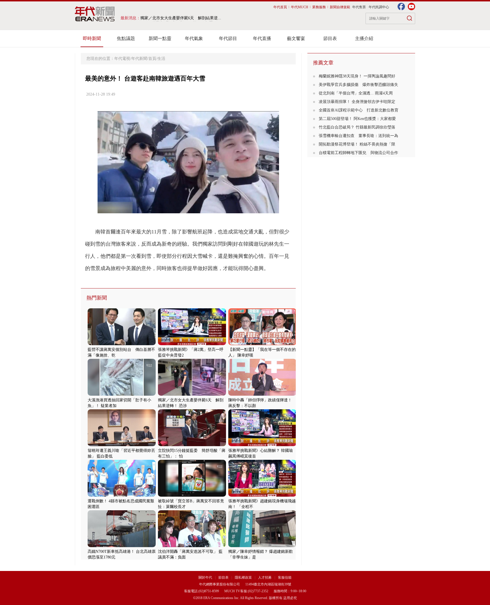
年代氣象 (194, 38)
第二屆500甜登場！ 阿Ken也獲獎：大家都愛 (357, 119)
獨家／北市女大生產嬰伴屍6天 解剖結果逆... (180, 18)
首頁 (152, 58)
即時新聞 (92, 38)
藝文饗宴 (296, 38)
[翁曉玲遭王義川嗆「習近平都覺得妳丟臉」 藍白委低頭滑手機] (122, 445)
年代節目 (228, 38)
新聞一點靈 (160, 38)
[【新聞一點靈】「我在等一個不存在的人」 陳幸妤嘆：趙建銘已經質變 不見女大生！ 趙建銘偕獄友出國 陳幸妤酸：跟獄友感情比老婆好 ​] (262, 344)
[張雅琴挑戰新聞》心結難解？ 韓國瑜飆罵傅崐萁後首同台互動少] (262, 445)
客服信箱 (285, 577)
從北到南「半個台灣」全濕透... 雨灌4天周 (356, 93)
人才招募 (265, 577)
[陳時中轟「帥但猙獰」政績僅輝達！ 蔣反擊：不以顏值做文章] (262, 394)
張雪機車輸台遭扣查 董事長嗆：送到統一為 (358, 136)
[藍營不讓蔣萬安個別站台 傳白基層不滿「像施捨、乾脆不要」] (122, 344)
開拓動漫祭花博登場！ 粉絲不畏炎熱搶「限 (357, 144)
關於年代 (205, 577)
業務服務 (319, 7)
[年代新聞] (95, 14)
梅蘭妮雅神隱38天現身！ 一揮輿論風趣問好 (357, 76)
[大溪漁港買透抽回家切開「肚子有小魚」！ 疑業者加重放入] (122, 394)
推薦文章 (323, 63)
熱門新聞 (96, 298)
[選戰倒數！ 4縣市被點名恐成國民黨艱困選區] (122, 495)
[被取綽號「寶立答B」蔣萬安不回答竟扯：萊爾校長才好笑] (192, 495)
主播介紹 (364, 38)
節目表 (330, 38)
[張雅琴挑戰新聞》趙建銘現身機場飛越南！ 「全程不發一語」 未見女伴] (262, 495)
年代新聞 (139, 58)
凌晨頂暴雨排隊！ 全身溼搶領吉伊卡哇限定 (357, 102)
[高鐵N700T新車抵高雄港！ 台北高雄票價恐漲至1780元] (122, 546)
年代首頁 (280, 7)
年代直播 (262, 38)
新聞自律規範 (340, 7)
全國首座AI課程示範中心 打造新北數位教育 (358, 110)
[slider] (188, 209)
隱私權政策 (244, 577)
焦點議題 (126, 38)
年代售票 (359, 7)
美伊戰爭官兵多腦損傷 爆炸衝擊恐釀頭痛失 (358, 85)
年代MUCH (299, 7)
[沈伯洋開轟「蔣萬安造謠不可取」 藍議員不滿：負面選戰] (192, 546)
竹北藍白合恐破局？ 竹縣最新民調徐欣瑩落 (357, 127)
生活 (161, 58)
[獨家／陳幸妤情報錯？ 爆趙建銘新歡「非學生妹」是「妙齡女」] (262, 546)
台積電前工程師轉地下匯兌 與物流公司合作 (358, 153)
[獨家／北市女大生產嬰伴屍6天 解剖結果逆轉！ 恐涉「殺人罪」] (192, 394)
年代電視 (122, 58)
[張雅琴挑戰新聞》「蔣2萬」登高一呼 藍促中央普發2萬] (192, 344)
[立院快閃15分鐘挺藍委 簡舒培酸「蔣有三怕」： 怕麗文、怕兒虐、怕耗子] (192, 445)
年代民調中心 (379, 7)
